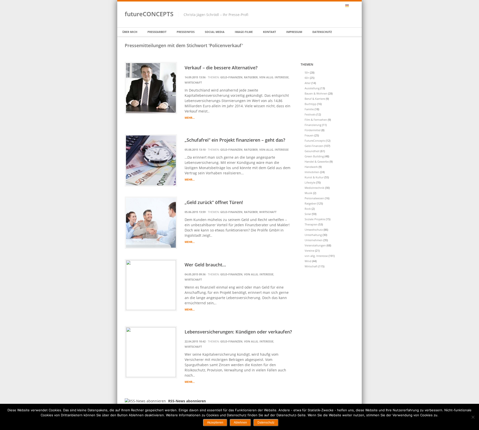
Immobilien (312, 172)
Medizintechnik (314, 188)
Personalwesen (314, 198)
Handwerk (311, 167)
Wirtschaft (193, 82)
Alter (308, 83)
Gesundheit (312, 151)
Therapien (311, 224)
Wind (308, 261)
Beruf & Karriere (315, 99)
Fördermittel (313, 130)
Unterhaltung (313, 235)
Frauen (309, 135)
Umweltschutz (314, 229)
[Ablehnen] (472, 417)
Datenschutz (322, 32)
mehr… (190, 117)
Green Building (314, 156)
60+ (307, 78)
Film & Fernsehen (316, 119)
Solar (308, 214)
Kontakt (269, 32)
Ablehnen (240, 422)
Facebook (328, 6)
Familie (309, 109)
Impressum (294, 32)
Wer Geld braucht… (205, 265)
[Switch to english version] (352, 6)
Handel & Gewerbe (317, 161)
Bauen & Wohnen (316, 93)
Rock (308, 209)
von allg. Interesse (274, 77)
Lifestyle (310, 182)
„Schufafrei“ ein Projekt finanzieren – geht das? (235, 140)
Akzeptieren (215, 422)
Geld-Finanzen (231, 77)
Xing (334, 6)
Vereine (309, 250)
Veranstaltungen (315, 245)
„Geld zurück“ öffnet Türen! (214, 202)
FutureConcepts (315, 140)
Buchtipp (310, 104)
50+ (307, 72)
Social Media (215, 32)
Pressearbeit (156, 32)
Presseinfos (186, 32)
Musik (308, 193)
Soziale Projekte (315, 219)
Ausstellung (312, 88)
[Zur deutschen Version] (347, 6)
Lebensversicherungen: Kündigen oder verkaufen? (238, 332)
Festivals (310, 114)
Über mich (129, 32)
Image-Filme (244, 32)
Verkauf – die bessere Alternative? (221, 68)
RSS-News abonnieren (341, 6)
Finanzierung (313, 125)
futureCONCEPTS (149, 14)
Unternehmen (314, 240)
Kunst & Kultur (314, 177)
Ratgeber (251, 77)
